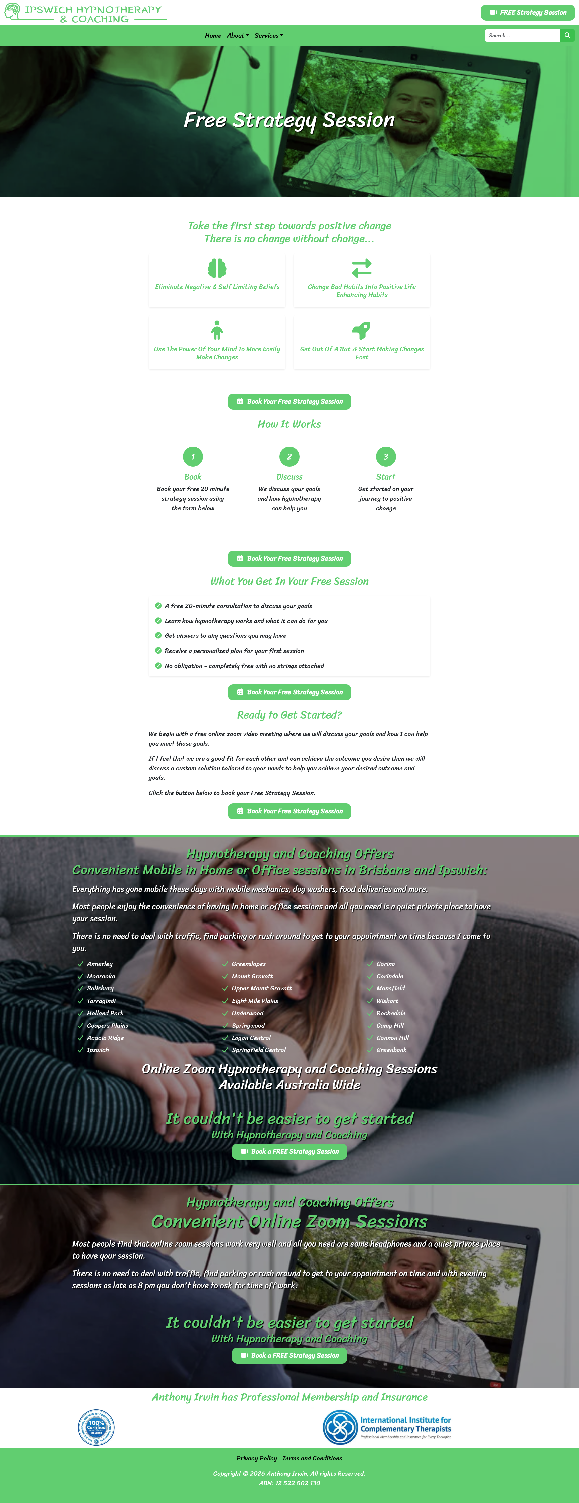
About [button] (235, 35)
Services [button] (267, 35)
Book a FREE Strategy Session (295, 1151)
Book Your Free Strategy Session (295, 401)
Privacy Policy (257, 1458)
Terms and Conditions (312, 1458)
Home (213, 35)
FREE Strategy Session (533, 12)
